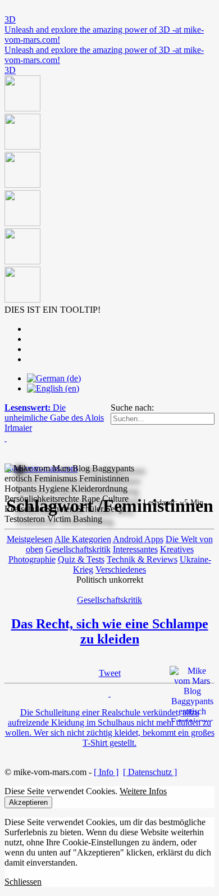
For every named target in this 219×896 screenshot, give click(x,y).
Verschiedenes (120, 569)
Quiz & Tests (81, 559)
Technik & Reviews (142, 559)
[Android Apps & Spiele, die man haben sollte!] (109, 190)
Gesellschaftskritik (78, 549)
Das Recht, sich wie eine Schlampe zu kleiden (109, 631)
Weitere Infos (143, 791)
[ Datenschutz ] (150, 772)
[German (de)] (54, 378)
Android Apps (138, 539)
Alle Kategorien (82, 539)
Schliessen (23, 881)
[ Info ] (106, 772)
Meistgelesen (30, 539)
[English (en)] (53, 388)
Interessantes (135, 549)
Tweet (110, 673)
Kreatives (177, 549)
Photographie (32, 559)
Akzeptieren (28, 802)
